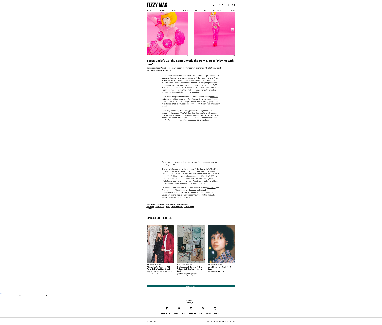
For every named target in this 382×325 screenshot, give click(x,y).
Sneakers (162, 10)
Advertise (218, 5)
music (153, 204)
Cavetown (211, 188)
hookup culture (182, 204)
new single (150, 206)
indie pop (150, 209)
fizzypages (231, 10)
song (167, 206)
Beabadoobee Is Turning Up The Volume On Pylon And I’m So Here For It (190, 269)
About (175, 313)
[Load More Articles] (191, 286)
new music (160, 204)
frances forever (177, 206)
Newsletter (165, 313)
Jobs (201, 313)
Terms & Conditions (229, 321)
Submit (208, 313)
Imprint (209, 321)
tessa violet (160, 206)
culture (174, 10)
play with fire (189, 206)
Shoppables (217, 10)
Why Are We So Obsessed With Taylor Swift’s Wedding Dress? (158, 268)
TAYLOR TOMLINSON (165, 70)
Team (183, 313)
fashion (149, 10)
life (205, 10)
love (196, 10)
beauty (185, 10)
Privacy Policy (217, 321)
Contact (217, 313)
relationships (170, 204)
